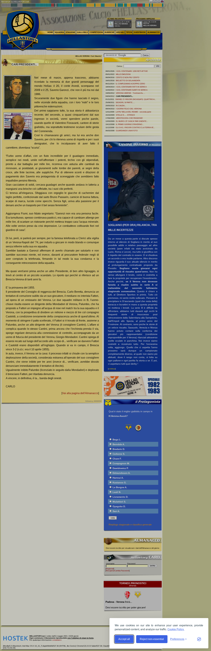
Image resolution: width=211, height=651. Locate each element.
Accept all (124, 639)
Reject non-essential (152, 639)
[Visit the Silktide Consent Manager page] (199, 639)
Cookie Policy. (175, 629)
